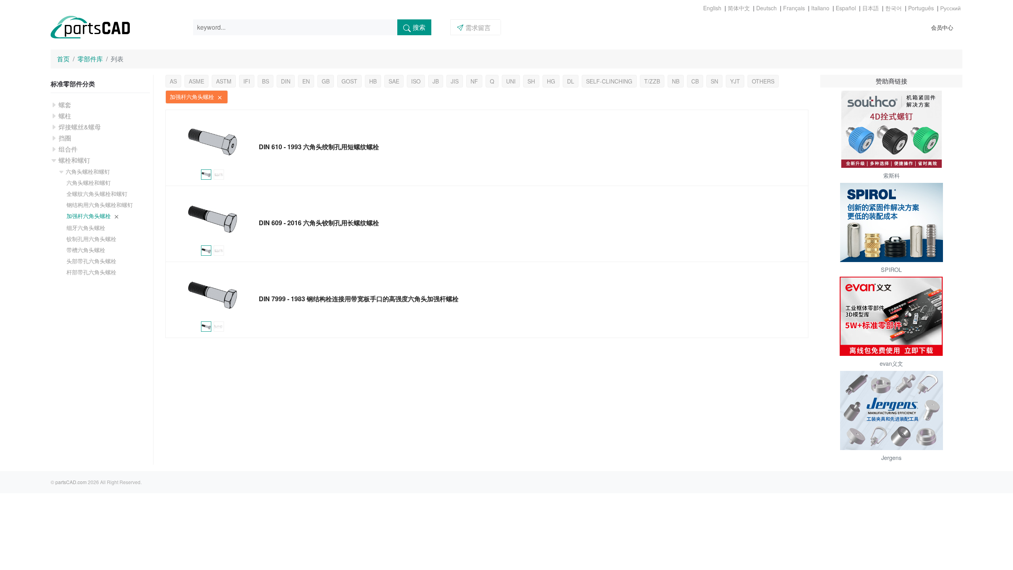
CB (695, 81)
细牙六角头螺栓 (85, 228)
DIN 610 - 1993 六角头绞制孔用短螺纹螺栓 (319, 146)
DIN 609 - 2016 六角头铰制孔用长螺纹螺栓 (319, 222)
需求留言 (478, 27)
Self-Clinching (609, 81)
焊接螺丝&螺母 (80, 126)
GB (326, 81)
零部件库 (90, 58)
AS (173, 81)
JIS (455, 81)
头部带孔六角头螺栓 (91, 261)
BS (265, 81)
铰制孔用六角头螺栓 (91, 239)
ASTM (223, 81)
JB (436, 81)
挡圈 (65, 137)
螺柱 (65, 115)
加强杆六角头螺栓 (89, 216)
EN (306, 81)
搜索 (419, 27)
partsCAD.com (71, 482)
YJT (735, 81)
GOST (349, 81)
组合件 (68, 149)
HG (551, 81)
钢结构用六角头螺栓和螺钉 (99, 205)
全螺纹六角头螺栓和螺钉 (96, 194)
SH (531, 81)
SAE (394, 81)
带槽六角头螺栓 (85, 250)
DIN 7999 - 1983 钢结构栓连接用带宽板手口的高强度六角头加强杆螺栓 (359, 298)
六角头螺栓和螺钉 (88, 171)
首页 (63, 58)
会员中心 (942, 27)
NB (675, 81)
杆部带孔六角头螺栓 (91, 272)
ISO (416, 81)
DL (570, 81)
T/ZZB (652, 81)
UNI (511, 81)
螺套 (65, 104)
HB (373, 81)
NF (474, 81)
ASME (196, 81)
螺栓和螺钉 (74, 160)
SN (714, 81)
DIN (285, 81)
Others (763, 81)
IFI (246, 81)
